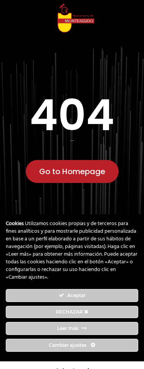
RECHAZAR (70, 312)
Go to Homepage (72, 171)
